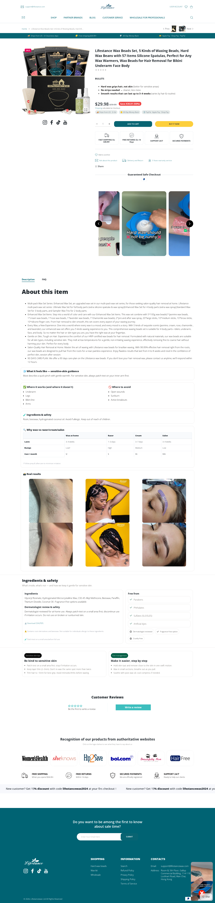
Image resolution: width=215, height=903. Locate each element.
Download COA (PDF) (35, 623)
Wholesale (96, 874)
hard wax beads (99, 866)
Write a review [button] (133, 707)
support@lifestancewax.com (175, 866)
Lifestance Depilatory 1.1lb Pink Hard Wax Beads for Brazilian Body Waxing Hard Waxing (35, 899)
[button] (81, 80)
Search (124, 866)
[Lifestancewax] (107, 7)
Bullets (99, 78)
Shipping (98, 108)
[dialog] (191, 17)
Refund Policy (127, 870)
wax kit (94, 870)
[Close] (47, 895)
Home (24, 28)
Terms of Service (129, 883)
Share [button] (101, 166)
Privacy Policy (127, 874)
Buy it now (174, 124)
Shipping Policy (128, 879)
